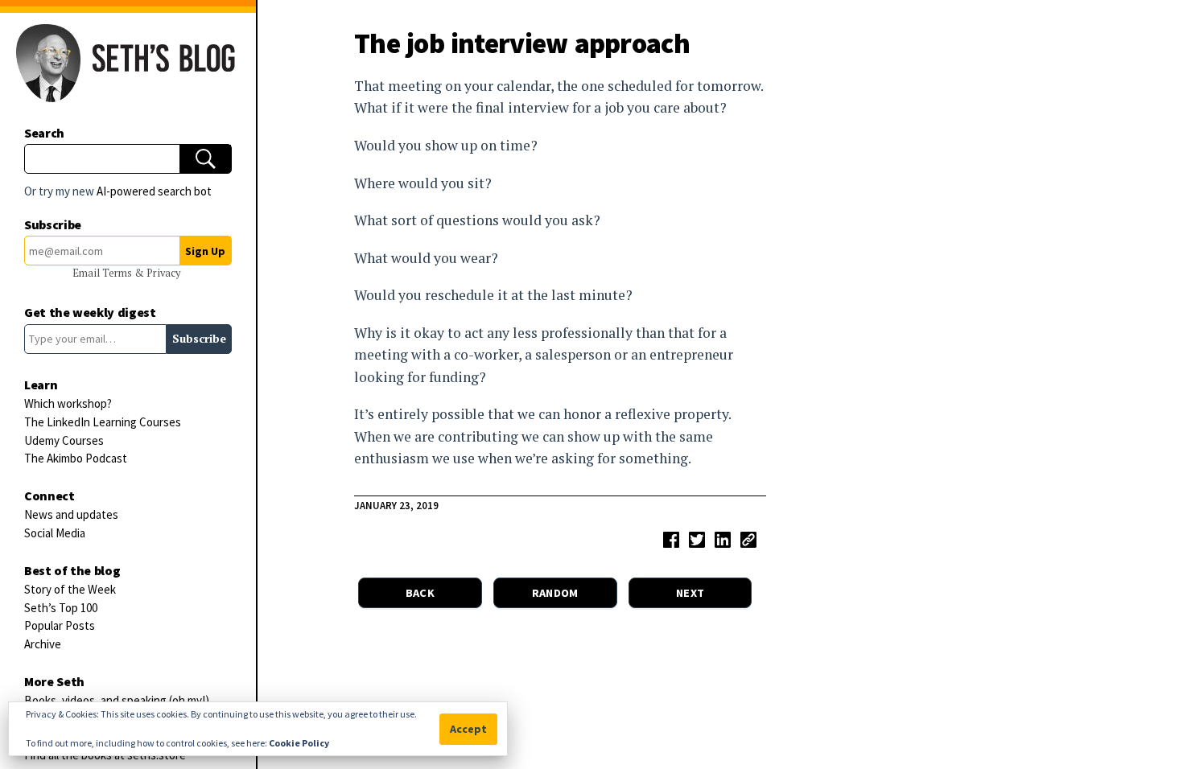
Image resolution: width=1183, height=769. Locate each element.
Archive (42, 644)
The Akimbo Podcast (75, 458)
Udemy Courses (64, 440)
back (420, 593)
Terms (118, 273)
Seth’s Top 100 (60, 607)
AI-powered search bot (154, 191)
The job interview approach (522, 43)
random (555, 593)
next (690, 593)
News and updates (71, 514)
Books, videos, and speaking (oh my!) (116, 700)
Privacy (163, 273)
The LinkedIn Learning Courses (102, 422)
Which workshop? (68, 403)
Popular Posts (59, 625)
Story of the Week (70, 589)
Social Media (54, 533)
